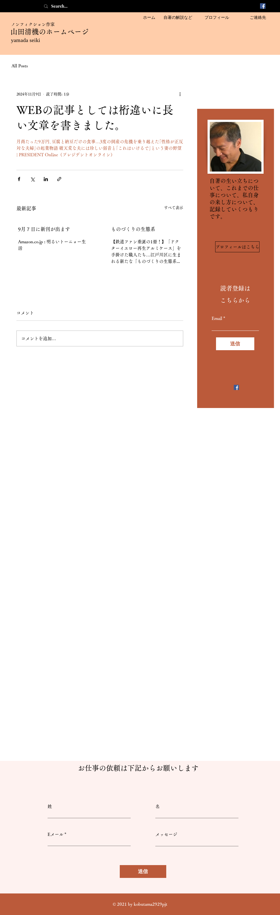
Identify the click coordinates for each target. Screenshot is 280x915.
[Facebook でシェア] (19, 179)
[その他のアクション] (180, 94)
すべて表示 (173, 207)
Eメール (55, 834)
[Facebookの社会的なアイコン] (263, 6)
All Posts (19, 66)
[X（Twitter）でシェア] (32, 179)
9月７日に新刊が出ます (44, 229)
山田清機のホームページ (49, 31)
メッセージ (166, 834)
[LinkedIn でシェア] (45, 179)
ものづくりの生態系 (133, 229)
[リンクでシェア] (59, 179)
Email (217, 318)
